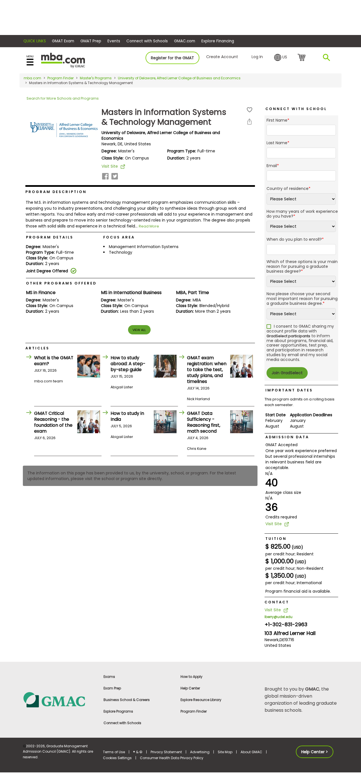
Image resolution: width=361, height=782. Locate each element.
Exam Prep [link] (112, 688)
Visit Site (110, 166)
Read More (149, 226)
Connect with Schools (147, 41)
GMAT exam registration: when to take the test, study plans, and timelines (206, 369)
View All (139, 330)
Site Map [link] (225, 752)
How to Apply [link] (191, 676)
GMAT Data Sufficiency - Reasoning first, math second (203, 422)
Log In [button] (257, 57)
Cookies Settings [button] (117, 757)
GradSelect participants (288, 336)
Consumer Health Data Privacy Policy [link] (171, 757)
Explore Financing (217, 41)
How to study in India (127, 416)
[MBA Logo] (63, 60)
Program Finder (60, 78)
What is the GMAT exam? (53, 360)
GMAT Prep (90, 41)
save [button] (249, 110)
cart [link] (302, 58)
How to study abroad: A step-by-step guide (128, 363)
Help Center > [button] (314, 752)
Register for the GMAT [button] (172, 58)
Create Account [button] (222, 57)
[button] (280, 57)
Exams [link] (109, 676)
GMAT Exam (63, 41)
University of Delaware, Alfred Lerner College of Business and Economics (179, 78)
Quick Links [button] (34, 41)
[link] (59, 699)
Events (113, 41)
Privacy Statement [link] (166, 752)
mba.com (32, 78)
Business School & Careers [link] (127, 699)
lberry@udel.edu (278, 616)
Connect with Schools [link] (122, 722)
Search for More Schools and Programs (63, 98)
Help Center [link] (190, 688)
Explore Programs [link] (118, 711)
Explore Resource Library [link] (200, 699)
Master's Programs (96, 78)
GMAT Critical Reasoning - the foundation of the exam (53, 422)
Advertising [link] (200, 752)
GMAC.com (184, 41)
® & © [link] (137, 752)
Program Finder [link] (193, 711)
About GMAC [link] (251, 752)
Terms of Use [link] (114, 752)
